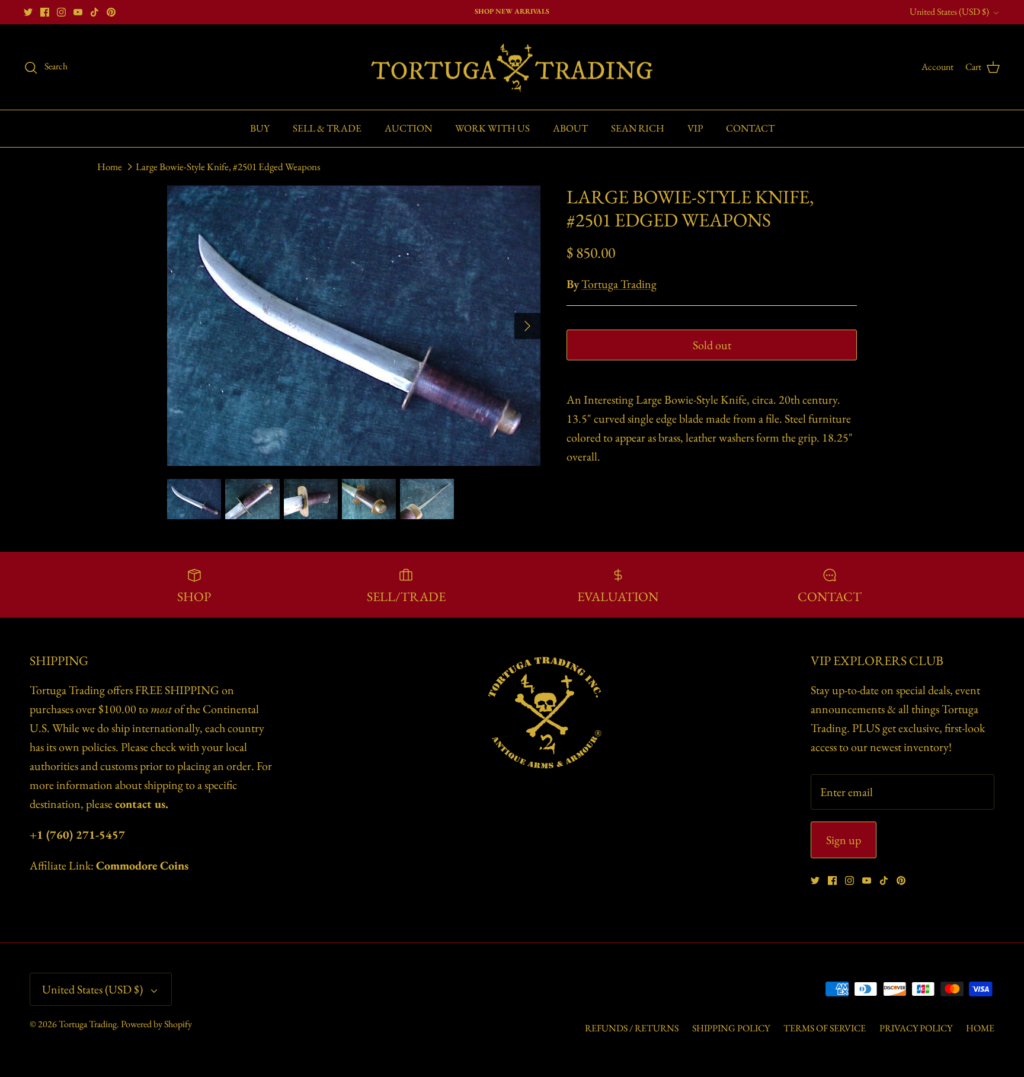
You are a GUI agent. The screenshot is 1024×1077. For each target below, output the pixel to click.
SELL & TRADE (327, 128)
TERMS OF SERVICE (824, 1028)
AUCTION (408, 128)
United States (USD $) (949, 11)
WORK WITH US (492, 128)
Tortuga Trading (619, 284)
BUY (260, 128)
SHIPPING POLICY (731, 1028)
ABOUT (570, 128)
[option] (353, 326)
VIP (695, 128)
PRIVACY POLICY (915, 1028)
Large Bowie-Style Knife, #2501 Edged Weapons (228, 166)
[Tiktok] (94, 12)
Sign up (843, 840)
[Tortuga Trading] (512, 67)
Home (109, 166)
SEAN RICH (637, 128)
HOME (980, 1028)
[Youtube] (77, 12)
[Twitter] (28, 12)
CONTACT (750, 128)
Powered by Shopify (156, 1024)
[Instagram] (61, 12)
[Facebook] (44, 12)
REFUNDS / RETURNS (632, 1028)
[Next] (527, 326)
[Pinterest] (111, 12)
